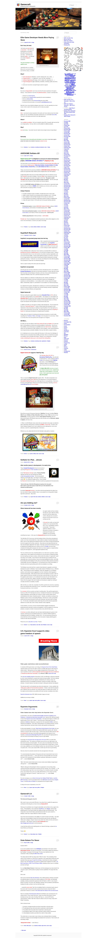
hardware (68, 81)
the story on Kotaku (31, 781)
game (32, 496)
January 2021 (66, 135)
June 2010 (66, 236)
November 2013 (67, 186)
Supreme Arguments (29, 706)
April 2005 (66, 310)
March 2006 (66, 299)
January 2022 (66, 132)
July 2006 (66, 293)
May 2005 (66, 308)
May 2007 (66, 282)
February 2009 (67, 256)
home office (54, 114)
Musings (66, 335)
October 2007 (66, 278)
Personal (66, 340)
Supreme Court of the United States (49, 667)
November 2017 (67, 156)
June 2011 (66, 219)
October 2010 (66, 231)
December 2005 (67, 301)
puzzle (74, 90)
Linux (37, 624)
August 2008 (66, 264)
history (72, 81)
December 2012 (67, 200)
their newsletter (34, 469)
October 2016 (66, 161)
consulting (37, 147)
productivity (68, 90)
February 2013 (67, 197)
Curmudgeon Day (67, 322)
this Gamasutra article (34, 893)
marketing (37, 341)
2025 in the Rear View (68, 38)
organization (44, 341)
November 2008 (67, 260)
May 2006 (66, 296)
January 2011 (66, 226)
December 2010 (67, 228)
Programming (67, 342)
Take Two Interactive (34, 877)
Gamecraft (25, 4)
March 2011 (66, 224)
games (31, 453)
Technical (66, 348)
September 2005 (67, 306)
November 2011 (67, 214)
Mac (39, 624)
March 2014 (66, 182)
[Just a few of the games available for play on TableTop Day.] (40, 397)
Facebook (29, 315)
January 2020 (66, 142)
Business (26, 147)
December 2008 (67, 258)
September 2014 (67, 174)
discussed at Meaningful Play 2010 (33, 734)
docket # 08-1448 (52, 673)
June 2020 (66, 137)
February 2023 (67, 128)
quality (67, 91)
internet (67, 83)
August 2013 (66, 189)
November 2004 (67, 315)
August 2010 (66, 233)
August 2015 (66, 167)
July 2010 (66, 235)
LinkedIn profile (32, 97)
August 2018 (66, 149)
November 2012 (67, 201)
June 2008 (66, 267)
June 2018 (66, 151)
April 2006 (66, 297)
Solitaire (38, 226)
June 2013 (66, 192)
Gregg (33, 42)
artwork (72, 73)
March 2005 (66, 311)
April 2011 (66, 222)
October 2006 (66, 292)
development (41, 147)
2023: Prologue (67, 116)
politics (38, 700)
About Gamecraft (28, 28)
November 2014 (67, 171)
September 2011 (67, 217)
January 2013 (66, 199)
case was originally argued (28, 676)
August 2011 (66, 218)
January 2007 (66, 288)
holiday (34, 453)
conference (71, 75)
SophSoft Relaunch (28, 233)
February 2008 (67, 272)
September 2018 (67, 147)
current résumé (31, 95)
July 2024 (66, 122)
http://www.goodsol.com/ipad (28, 476)
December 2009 (67, 244)
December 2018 (67, 144)
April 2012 (66, 207)
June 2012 (66, 206)
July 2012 (66, 204)
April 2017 (66, 157)
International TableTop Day (46, 357)
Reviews (65, 347)
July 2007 (66, 279)
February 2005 (67, 313)
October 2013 (66, 187)
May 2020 (66, 139)
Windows (45, 624)
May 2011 (66, 221)
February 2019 (67, 143)
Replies (48, 341)
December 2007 (67, 275)
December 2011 (67, 212)
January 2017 (66, 158)
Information (66, 331)
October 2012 (66, 203)
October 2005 (66, 304)
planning (68, 89)
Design (65, 323)
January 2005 (66, 314)
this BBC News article (38, 853)
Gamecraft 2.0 (26, 793)
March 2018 (66, 153)
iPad (34, 496)
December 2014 (67, 169)
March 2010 (66, 240)
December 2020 (67, 136)
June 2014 (66, 178)
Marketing (66, 334)
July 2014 (66, 176)
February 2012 (67, 210)
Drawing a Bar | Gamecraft (69, 110)
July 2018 (66, 150)
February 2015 (67, 168)
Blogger (48, 808)
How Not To (66, 330)
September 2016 (67, 162)
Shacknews (31, 861)
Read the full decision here (26, 694)
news (46, 147)
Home (22, 28)
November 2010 (67, 229)
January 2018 (66, 154)
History (65, 329)
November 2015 (67, 165)
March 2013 (66, 196)
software (35, 226)
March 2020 (66, 140)
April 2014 (66, 181)
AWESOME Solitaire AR (30, 153)
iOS (70, 83)
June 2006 (66, 295)
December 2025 (67, 121)
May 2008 (66, 268)
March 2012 (66, 208)
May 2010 (66, 238)
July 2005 (66, 307)
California (28, 722)
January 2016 (66, 164)
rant (70, 91)
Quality (65, 344)
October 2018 (66, 146)
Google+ (39, 315)
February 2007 (67, 286)
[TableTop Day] (40, 442)
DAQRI (34, 186)
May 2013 (66, 193)
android (65, 73)
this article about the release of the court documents (47, 890)
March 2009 (66, 254)
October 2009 (66, 247)
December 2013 (67, 185)
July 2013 (66, 190)
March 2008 (66, 271)
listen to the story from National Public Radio (42, 778)
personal (70, 88)
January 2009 (66, 257)
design (34, 834)
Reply (48, 147)
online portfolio (30, 99)
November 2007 (67, 276)
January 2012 (66, 211)
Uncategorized (67, 351)
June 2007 (66, 281)
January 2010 (66, 243)
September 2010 (67, 232)
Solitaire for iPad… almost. (31, 460)
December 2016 (67, 160)
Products (40, 28)
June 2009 (66, 250)
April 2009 (66, 253)
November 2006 (67, 290)
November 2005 (67, 303)
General (25, 624)
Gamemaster (33, 349)
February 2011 (67, 225)
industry (39, 925)
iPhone (66, 84)
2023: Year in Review (68, 40)
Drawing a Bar (67, 45)
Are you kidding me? (29, 503)
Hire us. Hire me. (67, 39)
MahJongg (67, 85)
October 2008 (66, 261)
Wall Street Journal (47, 779)
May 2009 (66, 251)
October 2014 (66, 172)
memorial (67, 86)
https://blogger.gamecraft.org (27, 823)
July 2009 (66, 249)
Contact (35, 28)
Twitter (33, 315)
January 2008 (66, 274)
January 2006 (66, 300)
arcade (69, 73)
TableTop (55, 360)
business (33, 147)
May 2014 (66, 179)
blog (31, 624)
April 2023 (66, 126)
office (74, 86)
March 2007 (66, 285)
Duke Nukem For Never (30, 840)
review (73, 91)
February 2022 (67, 131)
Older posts (29, 925)
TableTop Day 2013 (28, 347)
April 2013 (66, 194)
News (25, 700)
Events (25, 453)
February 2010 (67, 242)
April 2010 (66, 239)
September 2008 (67, 263)
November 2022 (67, 129)
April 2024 (66, 124)
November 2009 (67, 246)
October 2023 (66, 125)
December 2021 (67, 133)
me (56, 826)
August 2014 (66, 175)
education (67, 78)
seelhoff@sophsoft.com (46, 102)
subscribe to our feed (32, 621)
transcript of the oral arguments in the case (37, 739)
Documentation (67, 324)
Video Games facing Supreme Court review (45, 728)
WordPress (41, 808)
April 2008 (66, 269)
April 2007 (66, 283)
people (73, 87)
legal (33, 700)
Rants (65, 345)
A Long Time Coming (36, 860)
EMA (51, 722)
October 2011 (66, 215)
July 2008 (66, 265)
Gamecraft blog (37, 100)
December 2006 (67, 289)
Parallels (47, 546)
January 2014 (66, 183)
